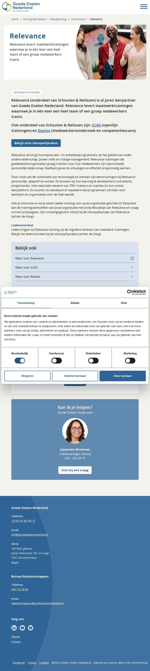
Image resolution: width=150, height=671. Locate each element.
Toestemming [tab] (26, 302)
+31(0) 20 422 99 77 (23, 520)
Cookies (44, 662)
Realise (44, 130)
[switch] (56, 360)
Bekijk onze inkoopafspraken (36, 143)
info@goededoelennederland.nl (29, 534)
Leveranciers (78, 19)
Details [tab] (75, 302)
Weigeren (27, 375)
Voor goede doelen (34, 19)
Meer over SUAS (26, 267)
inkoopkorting (58, 19)
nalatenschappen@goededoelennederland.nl (37, 603)
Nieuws (15, 636)
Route (14, 562)
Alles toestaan (123, 375)
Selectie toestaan (75, 375)
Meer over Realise (27, 277)
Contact (16, 641)
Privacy (32, 662)
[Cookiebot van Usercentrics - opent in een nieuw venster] (130, 292)
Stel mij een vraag (75, 470)
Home (15, 19)
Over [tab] (124, 302)
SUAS (96, 125)
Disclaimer (19, 662)
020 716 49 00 (19, 589)
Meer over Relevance (29, 258)
